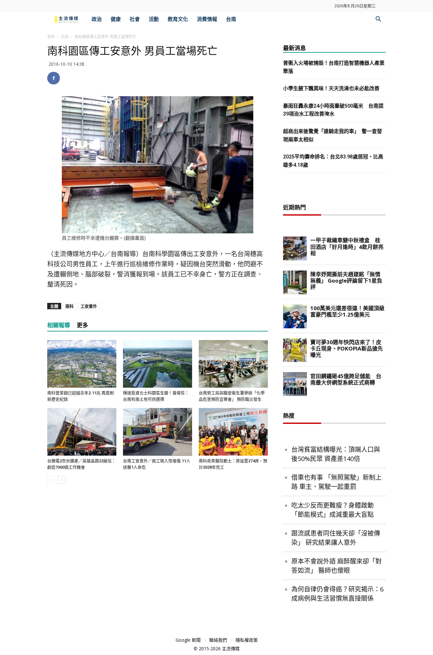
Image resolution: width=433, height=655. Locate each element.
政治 (97, 19)
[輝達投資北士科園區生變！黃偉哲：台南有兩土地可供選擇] (157, 364)
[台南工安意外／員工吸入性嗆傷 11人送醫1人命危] (157, 432)
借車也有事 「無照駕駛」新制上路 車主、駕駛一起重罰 (336, 482)
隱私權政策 (247, 640)
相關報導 (58, 325)
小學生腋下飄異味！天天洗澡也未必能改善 (331, 88)
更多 (82, 325)
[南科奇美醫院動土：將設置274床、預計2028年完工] (233, 432)
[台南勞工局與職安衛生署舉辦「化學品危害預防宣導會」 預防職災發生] (233, 364)
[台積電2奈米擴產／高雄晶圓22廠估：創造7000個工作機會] (81, 432)
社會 (135, 19)
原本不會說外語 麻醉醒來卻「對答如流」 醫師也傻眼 (336, 566)
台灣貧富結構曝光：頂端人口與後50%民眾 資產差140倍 (335, 454)
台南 (231, 19)
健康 (116, 19)
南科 (69, 306)
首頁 (51, 36)
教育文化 (178, 19)
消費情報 (207, 19)
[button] (378, 20)
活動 (154, 19)
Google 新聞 (188, 640)
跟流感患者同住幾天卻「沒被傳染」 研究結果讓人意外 (335, 538)
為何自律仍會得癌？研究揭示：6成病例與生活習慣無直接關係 (337, 594)
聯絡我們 (218, 640)
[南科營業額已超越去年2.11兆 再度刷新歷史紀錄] (81, 364)
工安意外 (89, 306)
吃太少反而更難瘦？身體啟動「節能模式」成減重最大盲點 (332, 510)
